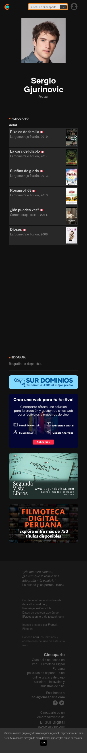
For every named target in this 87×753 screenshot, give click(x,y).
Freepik (53, 624)
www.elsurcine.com (51, 726)
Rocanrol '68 (20, 190)
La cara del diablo (25, 151)
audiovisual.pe (35, 604)
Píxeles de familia (24, 131)
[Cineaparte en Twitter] (61, 703)
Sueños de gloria (24, 170)
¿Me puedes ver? (24, 209)
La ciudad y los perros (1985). (43, 584)
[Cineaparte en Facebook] (55, 703)
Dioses (16, 229)
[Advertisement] (43, 298)
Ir (63, 7)
